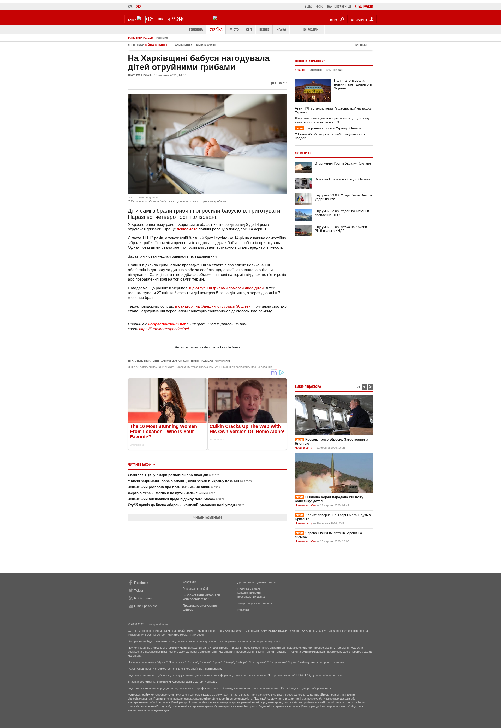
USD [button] (161, 19)
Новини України (308, 60)
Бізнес (264, 29)
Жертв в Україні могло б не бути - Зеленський (171, 493)
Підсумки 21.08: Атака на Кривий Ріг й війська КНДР (341, 229)
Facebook (141, 583)
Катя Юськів (144, 75)
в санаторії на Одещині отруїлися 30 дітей (212, 306)
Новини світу (303, 447)
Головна (196, 29)
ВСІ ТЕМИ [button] (361, 45)
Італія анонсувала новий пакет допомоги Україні (353, 84)
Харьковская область (175, 360)
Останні (300, 70)
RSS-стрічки (143, 598)
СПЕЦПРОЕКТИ (364, 6)
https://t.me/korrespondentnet (164, 328)
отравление (222, 360)
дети (156, 360)
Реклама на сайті (195, 589)
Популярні (315, 70)
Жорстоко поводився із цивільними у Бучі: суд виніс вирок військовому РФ (332, 120)
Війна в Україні (206, 45)
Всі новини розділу (140, 37)
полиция (207, 360)
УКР (138, 6)
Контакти (189, 582)
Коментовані (334, 70)
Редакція (243, 609)
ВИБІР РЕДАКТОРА (308, 386)
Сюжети (301, 152)
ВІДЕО (308, 6)
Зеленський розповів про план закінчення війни (174, 487)
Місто (234, 29)
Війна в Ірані (180, 45)
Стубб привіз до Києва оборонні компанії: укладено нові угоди (186, 505)
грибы (195, 360)
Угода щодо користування (254, 603)
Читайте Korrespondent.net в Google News (207, 347)
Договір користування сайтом (257, 582)
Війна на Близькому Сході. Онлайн (342, 179)
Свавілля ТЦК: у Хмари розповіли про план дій (173, 475)
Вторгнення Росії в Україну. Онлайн (328, 128)
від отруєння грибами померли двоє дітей (226, 288)
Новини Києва (183, 45)
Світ (249, 29)
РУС (130, 6)
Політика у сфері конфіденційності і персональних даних (251, 592)
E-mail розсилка (146, 606)
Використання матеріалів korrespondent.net (201, 597)
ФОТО (319, 6)
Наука (281, 29)
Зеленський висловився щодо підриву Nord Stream (176, 499)
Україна (216, 29)
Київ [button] (131, 19)
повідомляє (187, 229)
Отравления (142, 360)
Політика (162, 37)
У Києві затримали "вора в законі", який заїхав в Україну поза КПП (190, 481)
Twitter (138, 590)
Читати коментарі (207, 517)
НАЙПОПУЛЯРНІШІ (339, 6)
